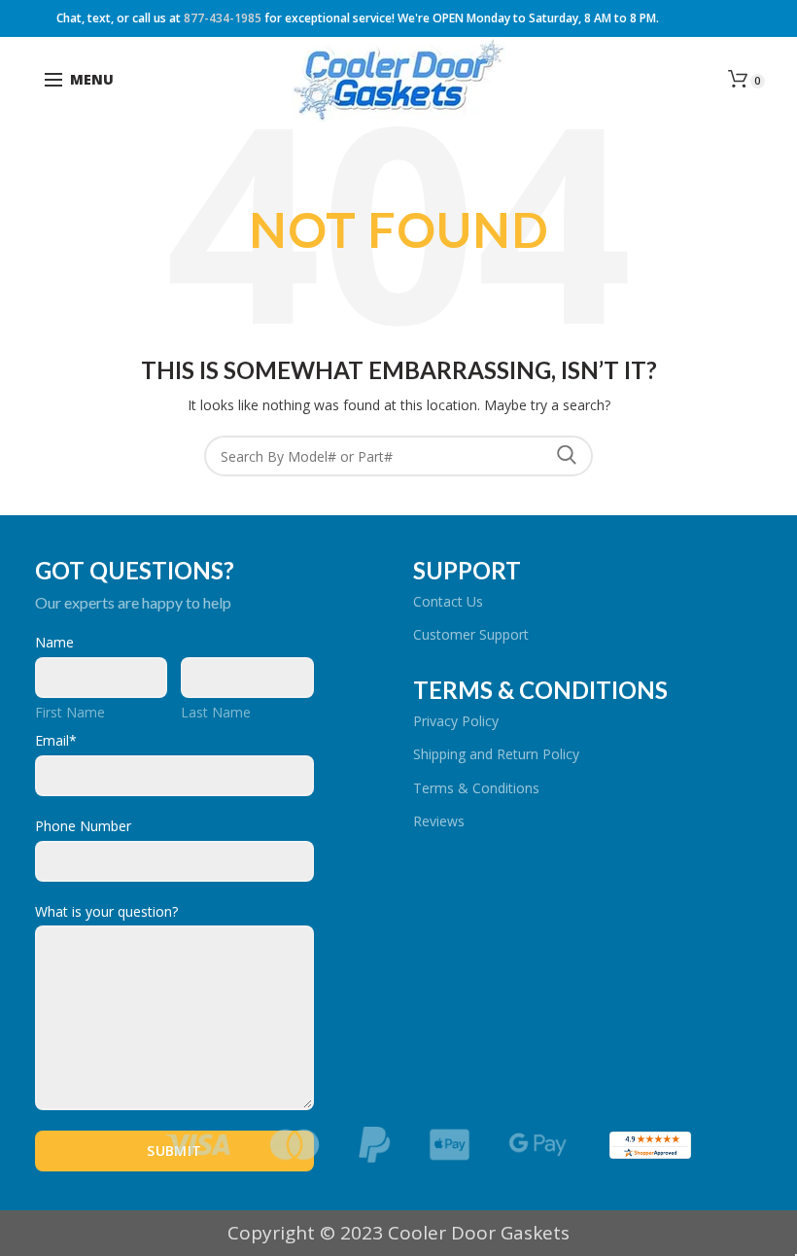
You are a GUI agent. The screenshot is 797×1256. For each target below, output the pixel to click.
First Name (70, 712)
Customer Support (471, 634)
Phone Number (83, 826)
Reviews (439, 821)
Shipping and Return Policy (496, 754)
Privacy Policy (456, 721)
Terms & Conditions (476, 788)
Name (54, 642)
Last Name (216, 712)
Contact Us (448, 601)
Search (566, 456)
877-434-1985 (222, 18)
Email (56, 740)
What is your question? (106, 911)
